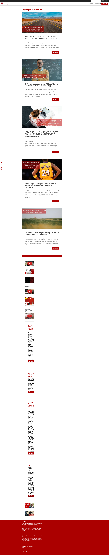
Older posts (42, 256)
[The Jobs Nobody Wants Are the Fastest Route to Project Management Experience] (42, 22)
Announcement (98, 3)
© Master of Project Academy (77, 553)
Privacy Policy (85, 553)
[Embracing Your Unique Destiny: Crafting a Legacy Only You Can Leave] (42, 218)
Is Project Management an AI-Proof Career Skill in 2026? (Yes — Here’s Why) (41, 85)
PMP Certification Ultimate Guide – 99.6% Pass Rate (31, 550)
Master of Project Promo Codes (27, 546)
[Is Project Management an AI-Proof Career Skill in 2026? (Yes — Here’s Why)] (42, 70)
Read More (55, 52)
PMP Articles (24, 547)
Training (91, 3)
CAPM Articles (24, 551)
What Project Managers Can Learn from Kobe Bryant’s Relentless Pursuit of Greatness (40, 185)
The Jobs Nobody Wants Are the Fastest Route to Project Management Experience (41, 38)
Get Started (104, 3)
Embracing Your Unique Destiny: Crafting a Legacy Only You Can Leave (42, 233)
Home (23, 6)
